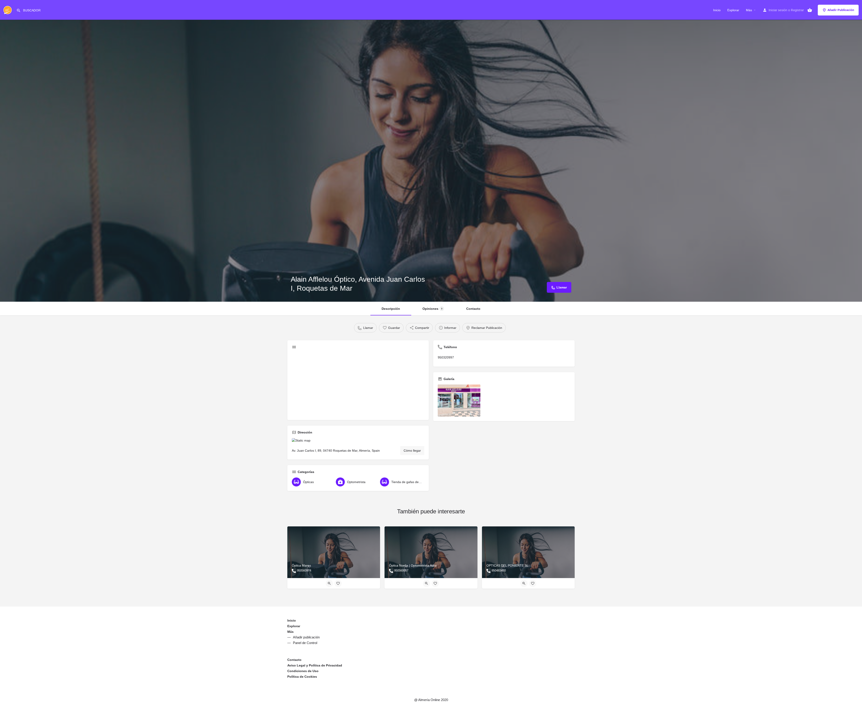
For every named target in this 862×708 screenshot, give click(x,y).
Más (749, 10)
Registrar (797, 10)
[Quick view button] (329, 583)
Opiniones (432, 308)
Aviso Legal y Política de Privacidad (314, 665)
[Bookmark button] (338, 583)
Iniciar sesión (778, 10)
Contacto (473, 308)
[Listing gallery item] (459, 401)
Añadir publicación (306, 637)
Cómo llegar (412, 450)
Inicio (717, 10)
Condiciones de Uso (303, 671)
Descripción (391, 308)
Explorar (733, 10)
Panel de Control (305, 643)
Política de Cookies (302, 676)
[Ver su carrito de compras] (809, 10)
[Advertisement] (358, 384)
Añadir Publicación (840, 10)
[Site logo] (8, 9)
